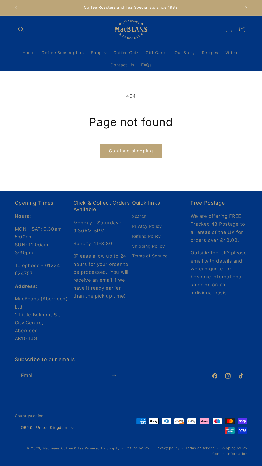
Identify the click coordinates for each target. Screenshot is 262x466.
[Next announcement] (246, 7)
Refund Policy (146, 236)
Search (139, 216)
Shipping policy (234, 448)
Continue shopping (131, 150)
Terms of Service (150, 255)
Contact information (229, 454)
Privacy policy (167, 448)
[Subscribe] (114, 375)
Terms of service (200, 448)
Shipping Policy (148, 246)
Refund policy (137, 448)
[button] (21, 29)
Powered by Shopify (102, 448)
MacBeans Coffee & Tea (63, 448)
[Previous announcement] (15, 7)
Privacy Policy (147, 226)
